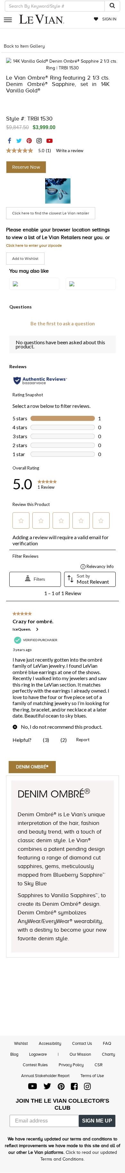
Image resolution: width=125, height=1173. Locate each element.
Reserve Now (26, 167)
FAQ (107, 1043)
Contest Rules (35, 1064)
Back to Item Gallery (24, 46)
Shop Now (58, 190)
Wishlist (21, 1043)
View (34, 290)
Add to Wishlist (25, 258)
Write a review (69, 150)
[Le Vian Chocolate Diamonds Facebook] (74, 1087)
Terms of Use (92, 1075)
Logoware (38, 1054)
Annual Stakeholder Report (45, 1075)
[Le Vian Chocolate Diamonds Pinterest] (61, 1087)
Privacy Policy (71, 1064)
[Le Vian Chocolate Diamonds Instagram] (87, 1087)
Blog (14, 1054)
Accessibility (50, 1043)
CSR (99, 1064)
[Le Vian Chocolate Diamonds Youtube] (32, 1087)
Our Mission (80, 1054)
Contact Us (82, 1043)
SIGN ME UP (97, 1120)
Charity (108, 1054)
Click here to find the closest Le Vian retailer (50, 213)
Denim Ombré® (32, 767)
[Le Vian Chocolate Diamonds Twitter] (47, 1087)
